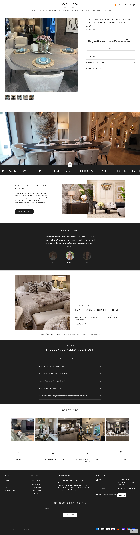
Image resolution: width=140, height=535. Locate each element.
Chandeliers (95, 334)
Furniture (32, 10)
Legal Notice (35, 494)
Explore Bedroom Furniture (82, 324)
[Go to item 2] (13, 97)
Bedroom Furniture (49, 334)
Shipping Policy (36, 487)
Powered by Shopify (33, 529)
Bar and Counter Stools (75, 334)
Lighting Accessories (47, 10)
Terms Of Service (36, 490)
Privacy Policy (35, 481)
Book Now (122, 495)
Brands (7, 487)
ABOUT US (96, 10)
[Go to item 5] (31, 97)
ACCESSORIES (64, 10)
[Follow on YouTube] (10, 523)
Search (7, 481)
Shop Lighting (24, 211)
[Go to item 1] (7, 97)
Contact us (107, 10)
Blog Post (8, 484)
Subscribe (70, 515)
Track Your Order (10, 490)
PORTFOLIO (86, 10)
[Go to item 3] (19, 97)
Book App (75, 10)
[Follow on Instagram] (5, 523)
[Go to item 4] (25, 97)
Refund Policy (35, 484)
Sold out (111, 48)
